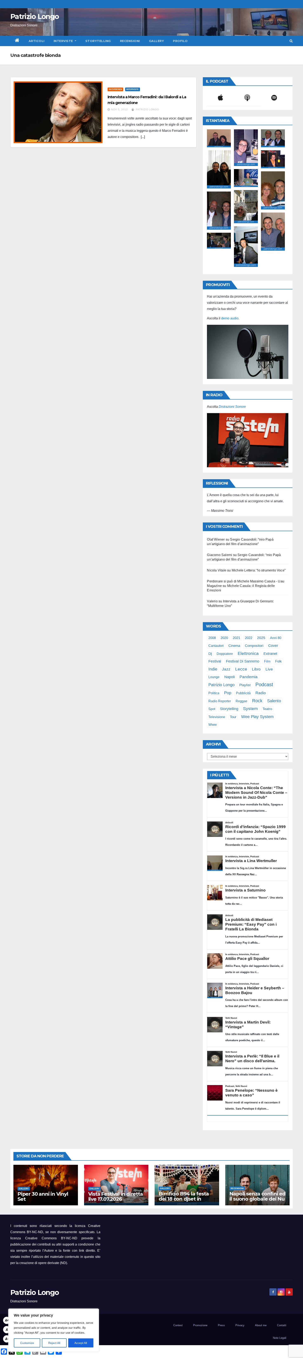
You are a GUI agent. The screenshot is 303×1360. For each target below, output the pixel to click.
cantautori (216, 645)
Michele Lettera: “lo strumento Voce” (258, 570)
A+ (7, 1320)
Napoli (229, 677)
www (212, 725)
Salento (274, 701)
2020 (224, 638)
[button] (291, 41)
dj (210, 654)
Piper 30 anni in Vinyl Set (43, 1196)
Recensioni (130, 41)
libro (256, 669)
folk (278, 661)
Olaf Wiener (216, 539)
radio (260, 693)
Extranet (270, 654)
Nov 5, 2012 (119, 109)
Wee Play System (257, 716)
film (267, 661)
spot (211, 709)
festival (214, 661)
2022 (248, 638)
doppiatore (225, 653)
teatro (267, 709)
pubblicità (243, 693)
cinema (234, 646)
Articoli (37, 41)
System (250, 708)
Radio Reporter (219, 701)
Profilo (180, 41)
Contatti (281, 1325)
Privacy (239, 1325)
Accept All (80, 1343)
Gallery (156, 41)
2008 (212, 638)
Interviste (64, 41)
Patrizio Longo (34, 16)
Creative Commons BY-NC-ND (51, 1238)
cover (273, 645)
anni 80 (275, 638)
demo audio (229, 318)
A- (6, 1339)
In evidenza (115, 89)
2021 (236, 638)
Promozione (200, 1325)
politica (213, 693)
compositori (254, 646)
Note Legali (279, 1337)
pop (227, 693)
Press (221, 1325)
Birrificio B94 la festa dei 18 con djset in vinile (184, 1199)
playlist (245, 685)
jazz (226, 669)
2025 (261, 638)
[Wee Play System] (247, 440)
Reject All (54, 1343)
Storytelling (98, 41)
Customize (27, 1343)
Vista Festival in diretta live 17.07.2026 (115, 1196)
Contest (178, 1325)
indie (212, 669)
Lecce (241, 669)
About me (261, 1325)
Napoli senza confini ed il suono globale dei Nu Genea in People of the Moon (257, 1201)
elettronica (248, 653)
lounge (214, 677)
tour (233, 717)
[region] (53, 1330)
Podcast (264, 684)
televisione (216, 717)
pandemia (249, 677)
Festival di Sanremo (242, 661)
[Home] (17, 41)
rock (257, 700)
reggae (241, 701)
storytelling (229, 709)
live (269, 669)
